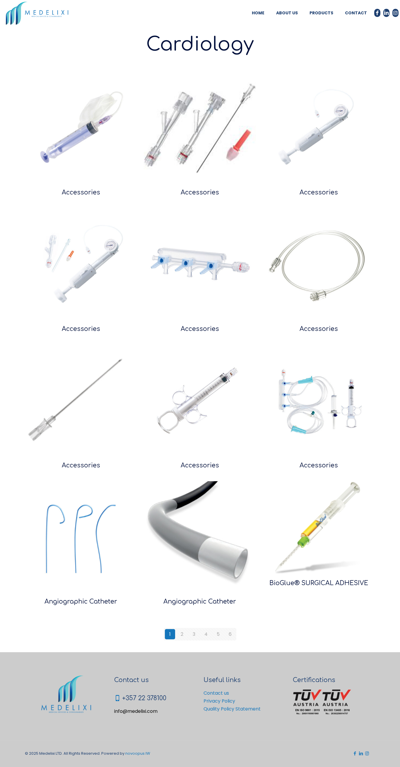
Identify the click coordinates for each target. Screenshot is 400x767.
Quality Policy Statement (232, 708)
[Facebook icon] (355, 753)
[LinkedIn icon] (361, 753)
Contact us (216, 693)
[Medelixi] (37, 13)
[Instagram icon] (367, 753)
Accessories (81, 192)
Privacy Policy (219, 701)
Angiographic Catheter (81, 601)
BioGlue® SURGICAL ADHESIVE (318, 583)
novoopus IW (137, 753)
